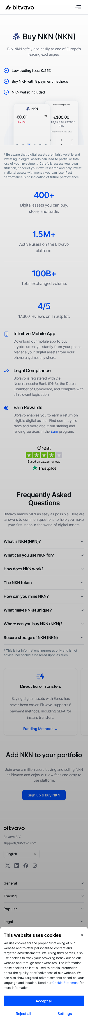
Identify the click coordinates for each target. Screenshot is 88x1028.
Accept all (44, 1001)
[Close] (81, 935)
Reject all (23, 1013)
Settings (65, 1013)
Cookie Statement (65, 983)
